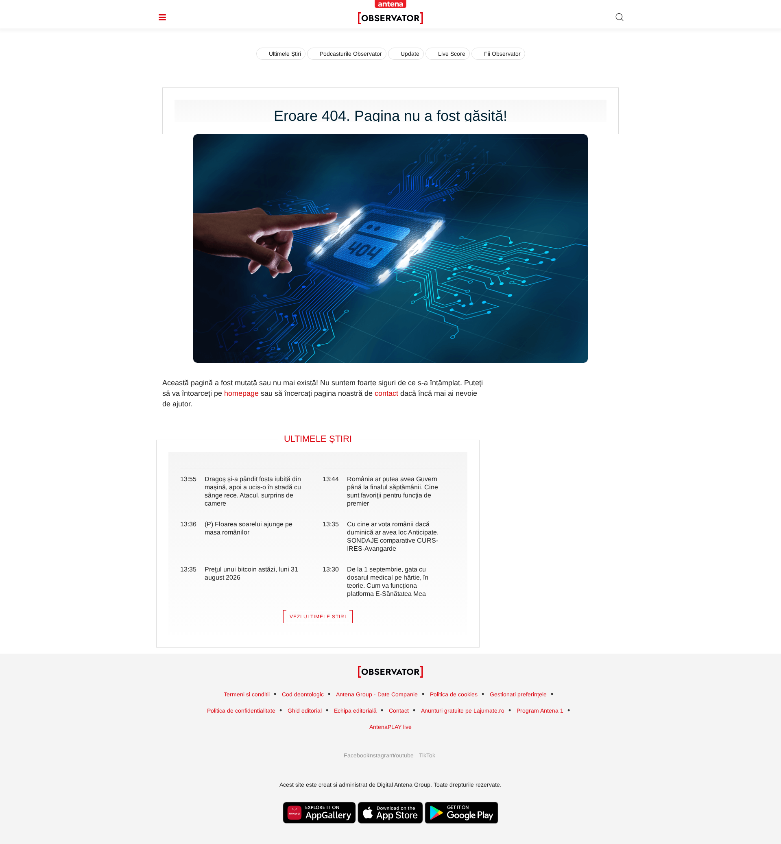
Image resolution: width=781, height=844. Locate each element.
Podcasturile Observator (351, 53)
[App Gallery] (319, 827)
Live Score (451, 53)
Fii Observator (502, 53)
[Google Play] (461, 827)
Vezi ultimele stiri (318, 616)
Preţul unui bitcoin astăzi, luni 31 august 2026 (251, 573)
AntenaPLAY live (390, 727)
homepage (241, 393)
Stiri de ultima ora (390, 18)
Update (410, 53)
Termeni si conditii (247, 694)
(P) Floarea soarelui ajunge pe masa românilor (248, 528)
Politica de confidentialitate (241, 710)
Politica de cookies (454, 694)
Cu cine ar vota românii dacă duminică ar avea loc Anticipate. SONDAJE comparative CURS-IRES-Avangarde (392, 536)
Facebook (354, 755)
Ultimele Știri (285, 53)
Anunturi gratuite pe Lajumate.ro (462, 710)
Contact (399, 710)
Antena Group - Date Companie (377, 694)
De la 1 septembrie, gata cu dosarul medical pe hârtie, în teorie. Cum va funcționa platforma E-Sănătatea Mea (387, 581)
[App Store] (390, 827)
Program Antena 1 (540, 710)
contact (386, 393)
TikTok (427, 755)
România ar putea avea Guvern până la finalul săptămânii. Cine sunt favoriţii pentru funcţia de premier (392, 491)
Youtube (403, 755)
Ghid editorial (305, 710)
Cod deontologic (303, 694)
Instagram (378, 755)
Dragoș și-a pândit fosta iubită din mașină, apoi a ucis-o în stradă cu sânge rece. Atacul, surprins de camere (253, 491)
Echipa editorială (355, 710)
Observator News (390, 672)
